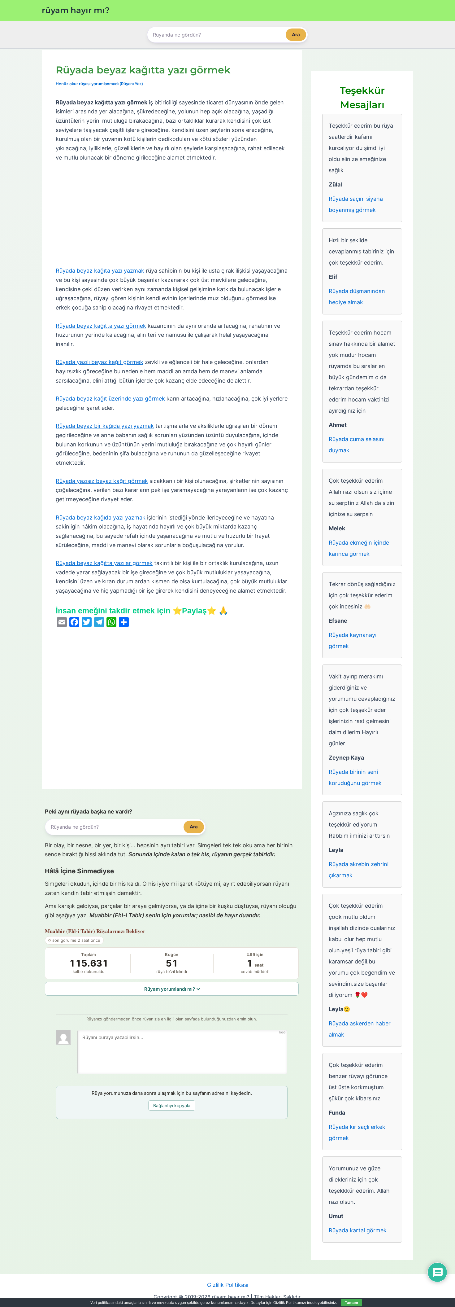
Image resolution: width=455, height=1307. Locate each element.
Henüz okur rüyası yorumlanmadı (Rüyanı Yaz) (99, 83)
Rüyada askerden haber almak (360, 1029)
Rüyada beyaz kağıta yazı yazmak (100, 270)
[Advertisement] (172, 214)
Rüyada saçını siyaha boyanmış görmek (356, 204)
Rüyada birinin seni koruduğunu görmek (355, 777)
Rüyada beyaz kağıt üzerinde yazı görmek (110, 398)
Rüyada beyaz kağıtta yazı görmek (101, 325)
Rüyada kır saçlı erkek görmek (357, 1132)
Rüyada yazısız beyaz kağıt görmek (102, 481)
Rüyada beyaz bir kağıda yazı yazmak (105, 426)
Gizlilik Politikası (227, 1285)
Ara (296, 34)
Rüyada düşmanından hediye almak (357, 296)
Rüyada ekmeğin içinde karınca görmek (359, 548)
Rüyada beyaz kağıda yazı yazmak (100, 517)
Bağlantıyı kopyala (171, 1105)
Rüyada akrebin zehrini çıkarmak (358, 870)
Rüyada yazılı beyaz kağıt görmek (99, 362)
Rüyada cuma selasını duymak (356, 445)
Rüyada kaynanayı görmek (352, 640)
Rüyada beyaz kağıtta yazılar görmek (104, 563)
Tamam (351, 1302)
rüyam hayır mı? (76, 10)
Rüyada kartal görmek (358, 1230)
